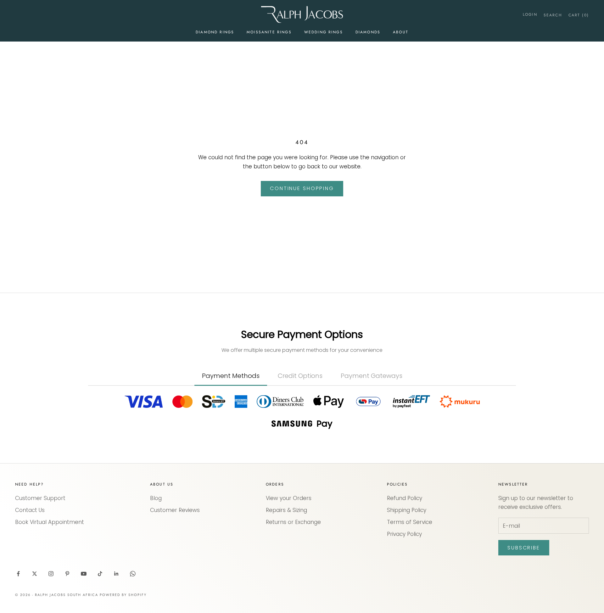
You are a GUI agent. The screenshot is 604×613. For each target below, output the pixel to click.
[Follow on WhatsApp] (133, 574)
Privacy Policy (404, 534)
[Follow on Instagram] (51, 574)
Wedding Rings (323, 32)
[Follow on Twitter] (34, 574)
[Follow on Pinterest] (67, 574)
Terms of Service (409, 522)
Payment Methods (231, 375)
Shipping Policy (406, 510)
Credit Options (300, 375)
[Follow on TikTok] (100, 574)
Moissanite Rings (269, 32)
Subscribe (523, 547)
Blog (156, 498)
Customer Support (40, 498)
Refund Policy (404, 498)
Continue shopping (302, 188)
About (400, 32)
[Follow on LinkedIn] (116, 574)
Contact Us (30, 510)
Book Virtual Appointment (49, 522)
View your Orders (288, 498)
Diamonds (367, 32)
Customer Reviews (175, 510)
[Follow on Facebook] (18, 574)
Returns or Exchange (293, 522)
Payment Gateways (371, 375)
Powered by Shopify (123, 594)
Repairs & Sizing (286, 510)
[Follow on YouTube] (84, 574)
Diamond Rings (215, 32)
